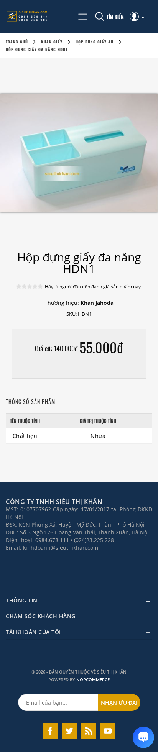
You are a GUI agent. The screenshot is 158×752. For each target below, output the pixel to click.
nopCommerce (93, 679)
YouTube (107, 731)
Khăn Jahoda (97, 302)
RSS (88, 731)
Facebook (50, 731)
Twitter (69, 731)
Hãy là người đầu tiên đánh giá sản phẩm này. (93, 286)
